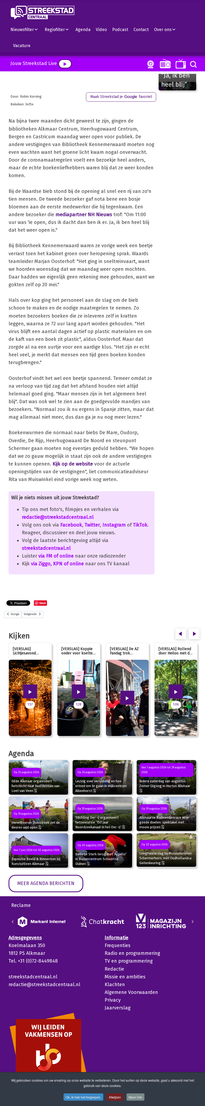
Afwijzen (115, 1097)
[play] (65, 63)
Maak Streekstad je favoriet (121, 96)
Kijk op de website (73, 464)
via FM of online (56, 556)
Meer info (135, 1097)
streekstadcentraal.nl (46, 548)
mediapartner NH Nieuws (84, 215)
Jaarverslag (118, 1008)
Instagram (114, 525)
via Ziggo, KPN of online (57, 564)
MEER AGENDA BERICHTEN (45, 883)
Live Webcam (149, 64)
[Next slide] (192, 922)
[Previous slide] (13, 922)
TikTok (140, 525)
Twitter (92, 525)
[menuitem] (26, 29)
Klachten (115, 984)
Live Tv (180, 63)
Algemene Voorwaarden (131, 992)
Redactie (114, 969)
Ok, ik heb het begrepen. (83, 1097)
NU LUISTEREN (164, 63)
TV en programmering (129, 961)
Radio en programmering (132, 953)
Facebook (71, 525)
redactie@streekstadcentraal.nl (58, 517)
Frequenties (118, 945)
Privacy (113, 1000)
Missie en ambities (125, 977)
